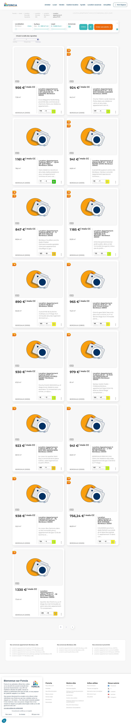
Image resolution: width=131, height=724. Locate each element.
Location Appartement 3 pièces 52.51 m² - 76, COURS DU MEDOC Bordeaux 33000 (48, 520)
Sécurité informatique (72, 704)
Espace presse (49, 694)
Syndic (82, 5)
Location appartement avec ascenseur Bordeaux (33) (28, 652)
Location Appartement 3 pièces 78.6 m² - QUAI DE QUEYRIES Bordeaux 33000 (49, 163)
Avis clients (48, 699)
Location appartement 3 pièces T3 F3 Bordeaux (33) (27, 650)
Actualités (107, 5)
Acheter (47, 5)
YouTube (113, 694)
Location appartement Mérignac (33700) (106, 652)
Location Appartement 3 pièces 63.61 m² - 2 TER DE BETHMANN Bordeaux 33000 (102, 449)
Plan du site (69, 685)
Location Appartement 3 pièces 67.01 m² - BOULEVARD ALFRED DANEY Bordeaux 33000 (48, 376)
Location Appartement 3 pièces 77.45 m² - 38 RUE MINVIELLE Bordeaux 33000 (48, 594)
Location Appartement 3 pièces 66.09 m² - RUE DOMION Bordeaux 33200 (105, 520)
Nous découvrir (50, 685)
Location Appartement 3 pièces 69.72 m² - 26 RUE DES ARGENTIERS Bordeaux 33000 (48, 449)
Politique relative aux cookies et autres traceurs (75, 701)
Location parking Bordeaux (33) (68, 652)
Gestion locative (72, 5)
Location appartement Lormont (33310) (106, 650)
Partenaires (49, 702)
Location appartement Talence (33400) (106, 654)
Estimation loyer (91, 694)
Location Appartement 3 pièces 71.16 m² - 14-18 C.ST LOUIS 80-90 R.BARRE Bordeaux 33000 (48, 92)
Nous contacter (91, 685)
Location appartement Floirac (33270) (105, 648)
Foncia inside (49, 696)
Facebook (113, 685)
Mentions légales (71, 688)
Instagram (113, 697)
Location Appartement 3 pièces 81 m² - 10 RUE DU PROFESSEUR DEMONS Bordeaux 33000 (103, 376)
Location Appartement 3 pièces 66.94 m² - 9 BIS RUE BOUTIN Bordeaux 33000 (48, 233)
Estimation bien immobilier (94, 691)
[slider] (16, 29)
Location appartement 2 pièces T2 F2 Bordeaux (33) (27, 648)
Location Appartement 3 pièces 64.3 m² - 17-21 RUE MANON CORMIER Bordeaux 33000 (103, 91)
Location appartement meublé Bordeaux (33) (73, 648)
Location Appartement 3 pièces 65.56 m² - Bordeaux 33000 (48, 304)
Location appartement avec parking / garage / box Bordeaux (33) (32, 654)
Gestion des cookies (71, 698)
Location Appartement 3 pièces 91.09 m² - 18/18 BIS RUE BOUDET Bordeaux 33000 (103, 234)
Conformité (69, 695)
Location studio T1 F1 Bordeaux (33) (22, 655)
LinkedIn (113, 691)
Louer (55, 5)
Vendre (61, 5)
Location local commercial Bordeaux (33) (71, 650)
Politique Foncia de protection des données (74, 692)
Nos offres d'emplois (51, 691)
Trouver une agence (92, 688)
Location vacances (94, 5)
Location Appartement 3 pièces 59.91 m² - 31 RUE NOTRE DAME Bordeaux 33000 (102, 163)
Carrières (48, 688)
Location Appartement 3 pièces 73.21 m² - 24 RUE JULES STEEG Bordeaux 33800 (102, 305)
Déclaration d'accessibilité (73, 707)
